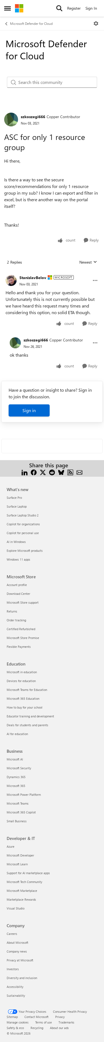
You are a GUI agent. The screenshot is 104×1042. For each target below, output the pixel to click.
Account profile (17, 585)
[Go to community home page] (19, 8)
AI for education (17, 734)
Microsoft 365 (16, 786)
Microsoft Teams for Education (27, 690)
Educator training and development (30, 716)
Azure (10, 846)
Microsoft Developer (20, 855)
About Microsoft (17, 942)
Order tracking (16, 620)
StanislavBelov (32, 277)
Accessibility (15, 987)
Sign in (29, 410)
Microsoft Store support (23, 602)
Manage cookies (18, 1022)
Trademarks (66, 1022)
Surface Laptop (17, 506)
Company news (17, 951)
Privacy (60, 1017)
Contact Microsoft (36, 1017)
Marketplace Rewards (21, 899)
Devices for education (21, 681)
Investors (13, 969)
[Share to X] (43, 472)
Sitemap (12, 1017)
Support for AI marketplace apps (28, 873)
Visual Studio (15, 908)
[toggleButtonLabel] (96, 23)
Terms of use (43, 1022)
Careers (12, 934)
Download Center (18, 594)
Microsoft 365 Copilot (21, 812)
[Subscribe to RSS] (70, 472)
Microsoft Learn (17, 864)
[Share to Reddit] (52, 472)
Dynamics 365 (16, 777)
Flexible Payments (19, 647)
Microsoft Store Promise (23, 638)
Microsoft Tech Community (24, 882)
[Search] (59, 8)
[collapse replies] (52, 273)
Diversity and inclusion (22, 978)
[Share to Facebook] (34, 472)
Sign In (91, 8)
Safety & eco (15, 1028)
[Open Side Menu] (7, 8)
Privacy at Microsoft (20, 960)
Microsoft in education (22, 672)
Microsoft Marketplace (22, 891)
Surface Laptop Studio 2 (23, 515)
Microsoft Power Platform (24, 794)
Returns (12, 611)
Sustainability (16, 995)
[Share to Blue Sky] (61, 472)
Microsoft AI (15, 759)
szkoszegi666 (33, 116)
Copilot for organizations (23, 524)
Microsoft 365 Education (23, 698)
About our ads (59, 1028)
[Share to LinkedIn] (24, 472)
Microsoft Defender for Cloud (31, 23)
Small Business (17, 821)
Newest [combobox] (88, 262)
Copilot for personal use (23, 533)
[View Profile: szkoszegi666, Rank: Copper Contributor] (11, 119)
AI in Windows (16, 542)
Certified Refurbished (21, 629)
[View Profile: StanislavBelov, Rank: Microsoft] (11, 280)
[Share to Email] (79, 472)
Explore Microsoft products (25, 550)
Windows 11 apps (18, 559)
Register (74, 8)
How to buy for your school (24, 707)
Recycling (37, 1028)
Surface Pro (14, 497)
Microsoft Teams (18, 803)
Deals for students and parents (27, 725)
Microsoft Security (19, 768)
